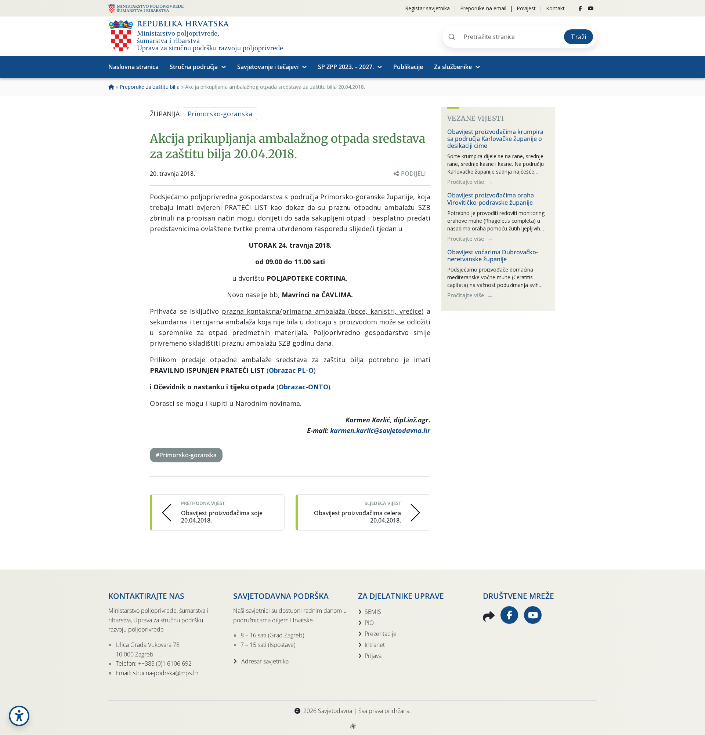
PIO (369, 623)
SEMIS (373, 612)
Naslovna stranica (133, 67)
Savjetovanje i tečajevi (268, 67)
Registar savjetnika (427, 8)
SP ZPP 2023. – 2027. (346, 67)
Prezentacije (381, 634)
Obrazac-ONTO (303, 386)
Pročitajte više (466, 181)
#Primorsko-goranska (186, 455)
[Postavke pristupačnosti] (19, 716)
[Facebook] (580, 8)
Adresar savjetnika (264, 661)
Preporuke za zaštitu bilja (150, 86)
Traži (578, 36)
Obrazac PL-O (291, 370)
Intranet (375, 645)
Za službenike (453, 67)
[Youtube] (591, 8)
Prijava (373, 656)
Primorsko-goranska (220, 113)
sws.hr (353, 725)
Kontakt (555, 8)
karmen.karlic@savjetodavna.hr (380, 430)
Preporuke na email (483, 8)
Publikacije (408, 67)
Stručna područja (194, 67)
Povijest (526, 8)
